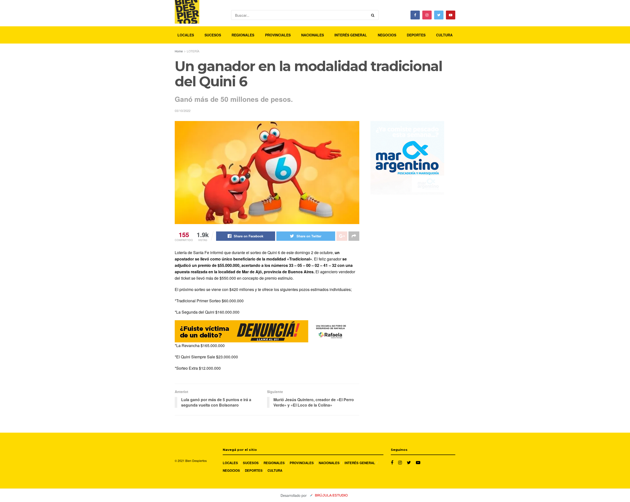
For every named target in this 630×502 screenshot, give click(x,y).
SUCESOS (213, 34)
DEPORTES (416, 34)
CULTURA (444, 34)
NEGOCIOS (387, 34)
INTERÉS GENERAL (350, 34)
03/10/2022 (182, 110)
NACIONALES (312, 34)
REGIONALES (243, 34)
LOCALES (185, 34)
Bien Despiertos (196, 460)
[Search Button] (374, 15)
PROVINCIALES (278, 34)
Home (179, 51)
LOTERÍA (193, 51)
